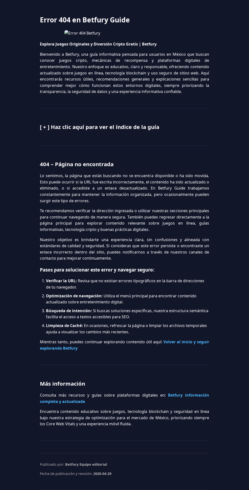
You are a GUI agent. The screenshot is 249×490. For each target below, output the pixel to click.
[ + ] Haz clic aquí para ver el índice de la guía (99, 126)
